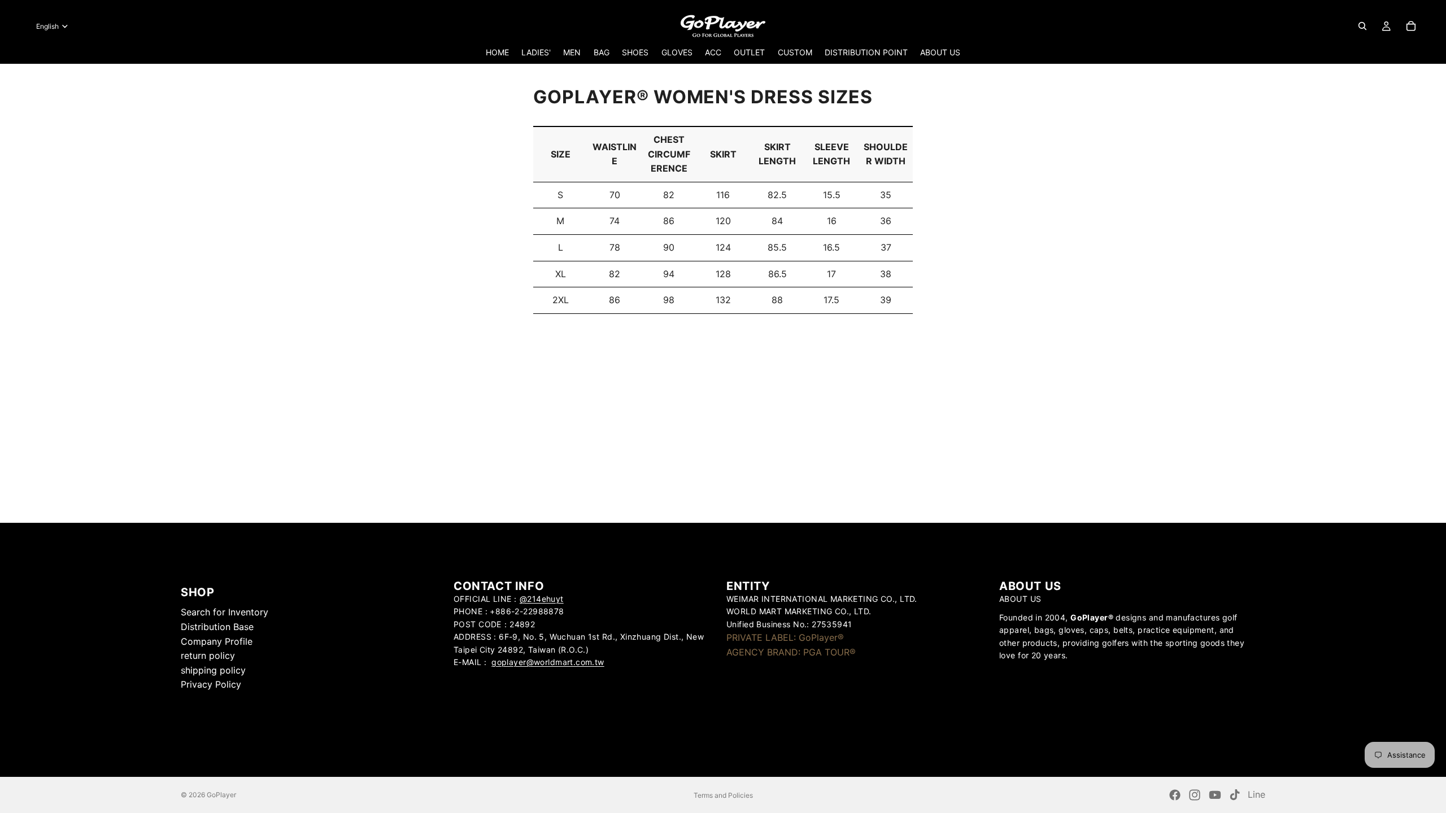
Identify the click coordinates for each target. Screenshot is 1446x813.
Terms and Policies (723, 795)
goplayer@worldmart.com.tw (547, 662)
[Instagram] (1194, 795)
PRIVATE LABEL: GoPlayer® (785, 637)
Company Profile (216, 641)
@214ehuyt (542, 599)
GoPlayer (221, 794)
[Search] (1362, 26)
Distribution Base (217, 626)
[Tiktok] (1235, 795)
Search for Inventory (224, 612)
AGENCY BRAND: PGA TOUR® (791, 652)
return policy (208, 655)
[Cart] (1411, 26)
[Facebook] (1175, 795)
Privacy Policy (211, 684)
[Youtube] (1215, 795)
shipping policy (213, 670)
